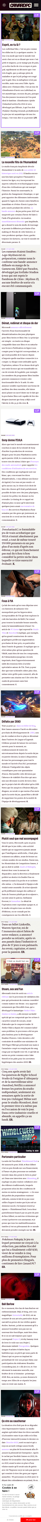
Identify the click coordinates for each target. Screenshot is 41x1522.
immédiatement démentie (13, 221)
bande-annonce (27, 261)
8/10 (34, 1249)
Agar (3, 40)
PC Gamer (14, 629)
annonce (5, 1449)
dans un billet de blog (26, 726)
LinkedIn (24, 924)
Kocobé (3, 157)
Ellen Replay (4, 921)
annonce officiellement (21, 327)
